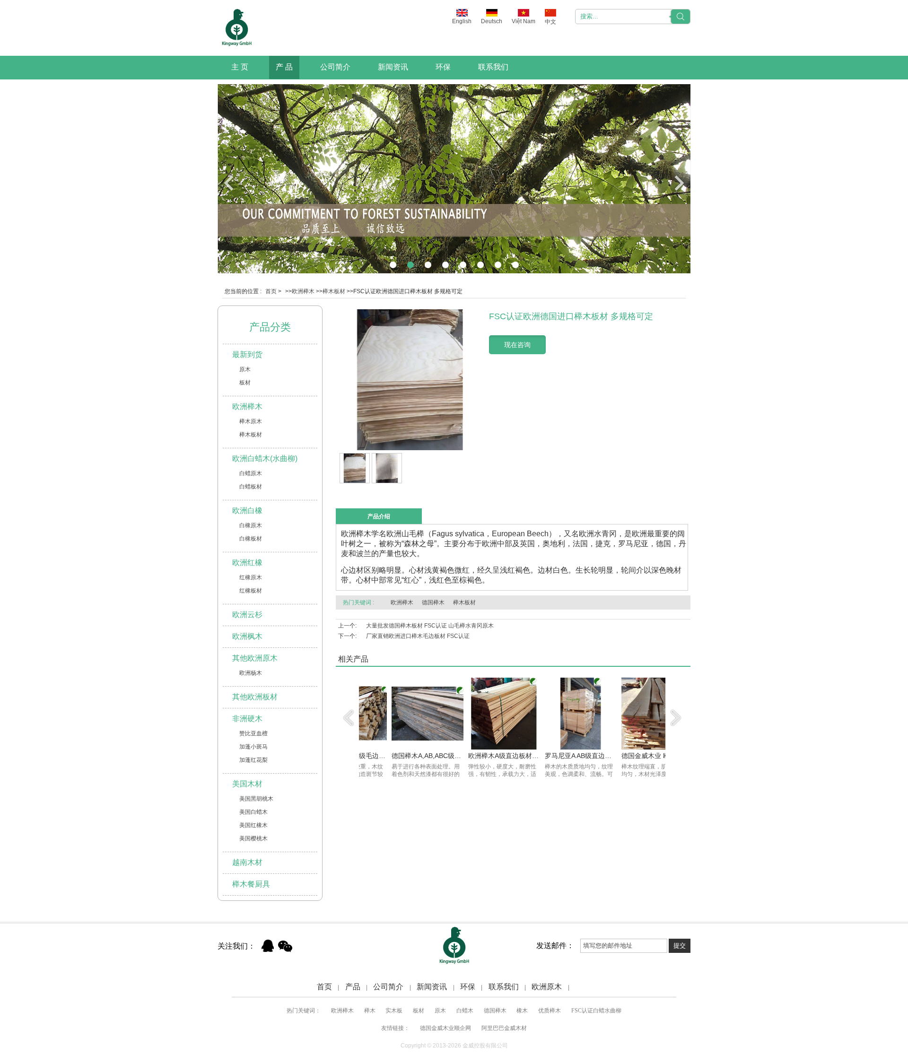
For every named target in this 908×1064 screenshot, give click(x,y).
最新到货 (247, 354)
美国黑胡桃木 (256, 798)
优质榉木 (549, 1010)
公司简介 (335, 67)
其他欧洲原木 (255, 658)
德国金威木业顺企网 (445, 1028)
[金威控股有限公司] (236, 28)
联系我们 (493, 67)
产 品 (284, 67)
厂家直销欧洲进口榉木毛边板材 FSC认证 (418, 636)
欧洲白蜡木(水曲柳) (264, 458)
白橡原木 (250, 525)
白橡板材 (250, 538)
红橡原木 (250, 577)
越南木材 (247, 862)
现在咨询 (517, 345)
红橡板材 (250, 590)
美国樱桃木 (253, 838)
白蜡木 (464, 1010)
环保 (443, 67)
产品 (352, 987)
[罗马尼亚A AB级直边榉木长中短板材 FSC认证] (550, 747)
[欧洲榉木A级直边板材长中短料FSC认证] (474, 747)
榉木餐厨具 (251, 884)
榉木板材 (334, 291)
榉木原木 (250, 421)
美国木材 (247, 784)
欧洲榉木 (303, 291)
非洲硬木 (247, 719)
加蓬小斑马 (253, 746)
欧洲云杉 (247, 614)
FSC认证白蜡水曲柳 (596, 1010)
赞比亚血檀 (253, 733)
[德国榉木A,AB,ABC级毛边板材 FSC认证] (397, 747)
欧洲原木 (547, 987)
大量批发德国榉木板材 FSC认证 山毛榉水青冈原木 (430, 625)
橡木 (522, 1010)
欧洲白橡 (247, 510)
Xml (581, 987)
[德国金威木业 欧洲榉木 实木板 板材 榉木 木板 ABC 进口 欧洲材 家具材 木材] (627, 747)
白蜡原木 (250, 473)
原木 (245, 369)
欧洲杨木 (250, 673)
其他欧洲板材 (255, 697)
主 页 (239, 67)
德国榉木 (433, 602)
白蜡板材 (250, 486)
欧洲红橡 (247, 562)
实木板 (393, 1010)
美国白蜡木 (253, 812)
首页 (271, 291)
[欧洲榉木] (454, 271)
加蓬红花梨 (253, 760)
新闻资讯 (393, 67)
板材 (245, 382)
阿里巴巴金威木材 (504, 1028)
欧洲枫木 (247, 636)
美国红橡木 (253, 825)
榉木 (369, 1010)
